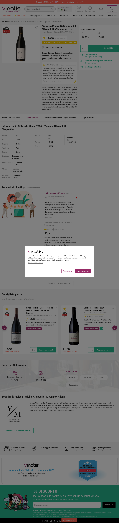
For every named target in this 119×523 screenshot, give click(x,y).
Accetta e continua (82, 271)
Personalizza (67, 271)
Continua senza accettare (35, 263)
